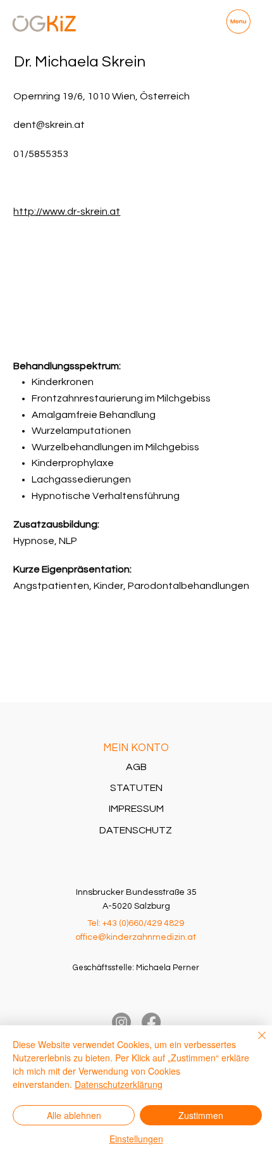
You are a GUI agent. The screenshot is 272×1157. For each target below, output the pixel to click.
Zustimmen (200, 1115)
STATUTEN (136, 788)
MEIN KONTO (136, 747)
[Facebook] (151, 1022)
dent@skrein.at (49, 125)
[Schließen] (254, 1043)
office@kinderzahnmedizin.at (135, 937)
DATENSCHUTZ (135, 830)
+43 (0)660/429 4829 (143, 923)
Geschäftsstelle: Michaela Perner (136, 967)
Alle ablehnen (74, 1115)
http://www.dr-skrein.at (66, 211)
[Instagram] (121, 1022)
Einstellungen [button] (136, 1138)
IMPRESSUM (136, 809)
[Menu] (238, 22)
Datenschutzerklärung (119, 1084)
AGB (136, 767)
